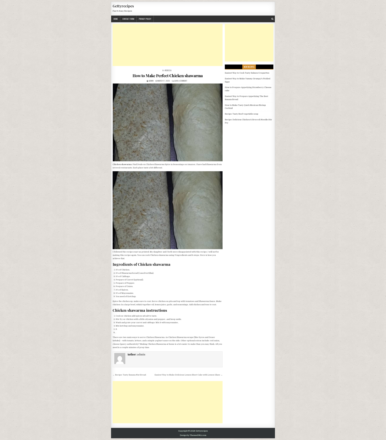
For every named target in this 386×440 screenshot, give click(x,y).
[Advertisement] (168, 45)
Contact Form (128, 18)
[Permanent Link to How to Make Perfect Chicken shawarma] (168, 122)
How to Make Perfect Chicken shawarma (168, 75)
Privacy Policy (145, 18)
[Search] (272, 19)
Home (116, 18)
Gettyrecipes (123, 5)
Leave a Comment (180, 80)
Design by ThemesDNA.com (193, 435)
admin (151, 80)
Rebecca (168, 70)
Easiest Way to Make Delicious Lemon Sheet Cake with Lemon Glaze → (189, 375)
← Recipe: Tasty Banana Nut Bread (129, 375)
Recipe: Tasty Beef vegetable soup (241, 114)
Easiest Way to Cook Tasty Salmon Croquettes (247, 73)
